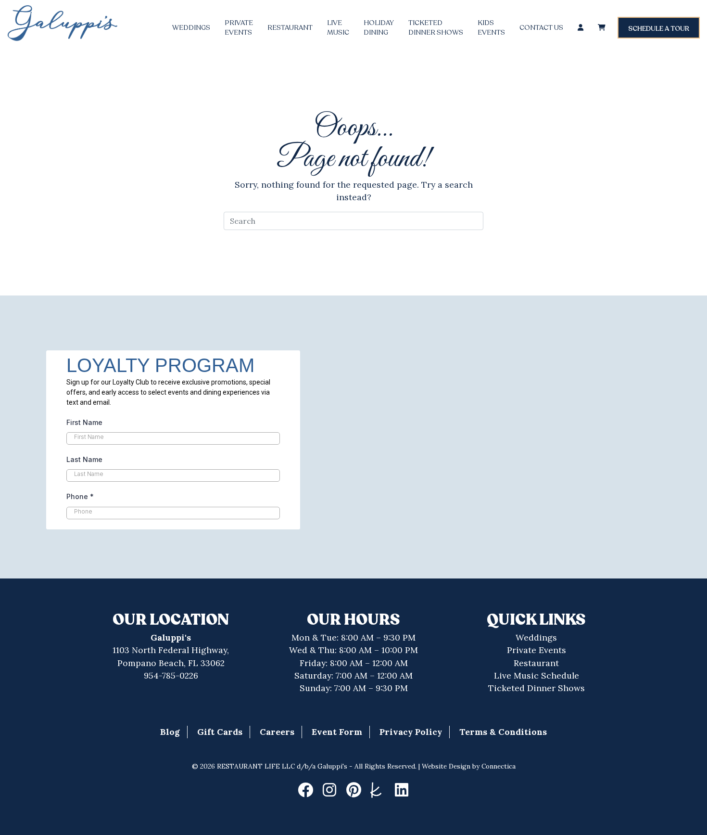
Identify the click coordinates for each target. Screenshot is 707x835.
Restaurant (290, 27)
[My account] (580, 28)
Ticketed (435, 27)
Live (338, 27)
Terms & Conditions (503, 731)
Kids (491, 27)
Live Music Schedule (536, 675)
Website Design (446, 766)
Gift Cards (219, 731)
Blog (170, 731)
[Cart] (602, 28)
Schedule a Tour (658, 28)
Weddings (191, 27)
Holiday (379, 27)
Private (239, 27)
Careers (277, 731)
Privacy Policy (410, 731)
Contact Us (541, 27)
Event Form (337, 731)
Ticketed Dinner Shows (536, 688)
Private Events (536, 649)
